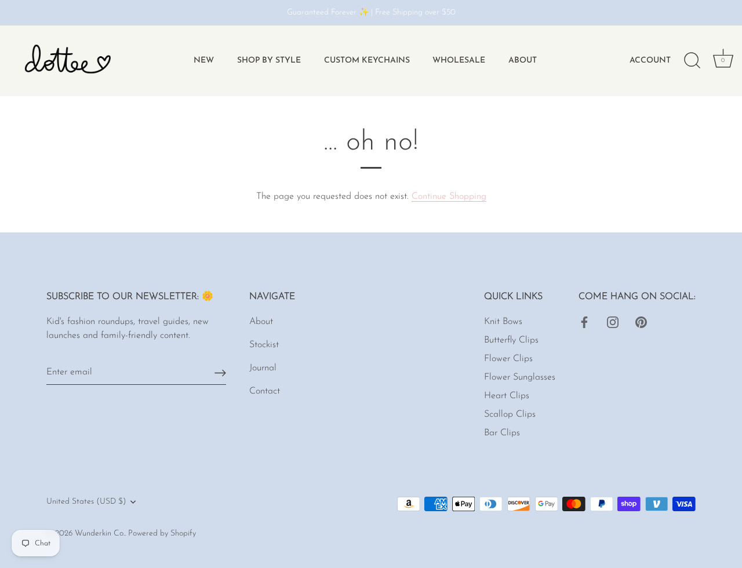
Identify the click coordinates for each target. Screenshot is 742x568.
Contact (264, 391)
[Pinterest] (641, 321)
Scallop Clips (510, 414)
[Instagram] (613, 321)
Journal (263, 368)
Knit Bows (503, 321)
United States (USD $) (86, 501)
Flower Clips (508, 358)
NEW (204, 60)
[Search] (692, 61)
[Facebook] (584, 321)
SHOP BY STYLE (269, 60)
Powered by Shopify (162, 533)
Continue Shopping (449, 196)
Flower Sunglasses (519, 377)
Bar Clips (502, 433)
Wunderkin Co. (100, 533)
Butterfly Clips (511, 340)
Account (650, 60)
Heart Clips (506, 395)
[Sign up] (220, 372)
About (522, 60)
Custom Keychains (367, 60)
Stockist (264, 344)
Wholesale (458, 60)
